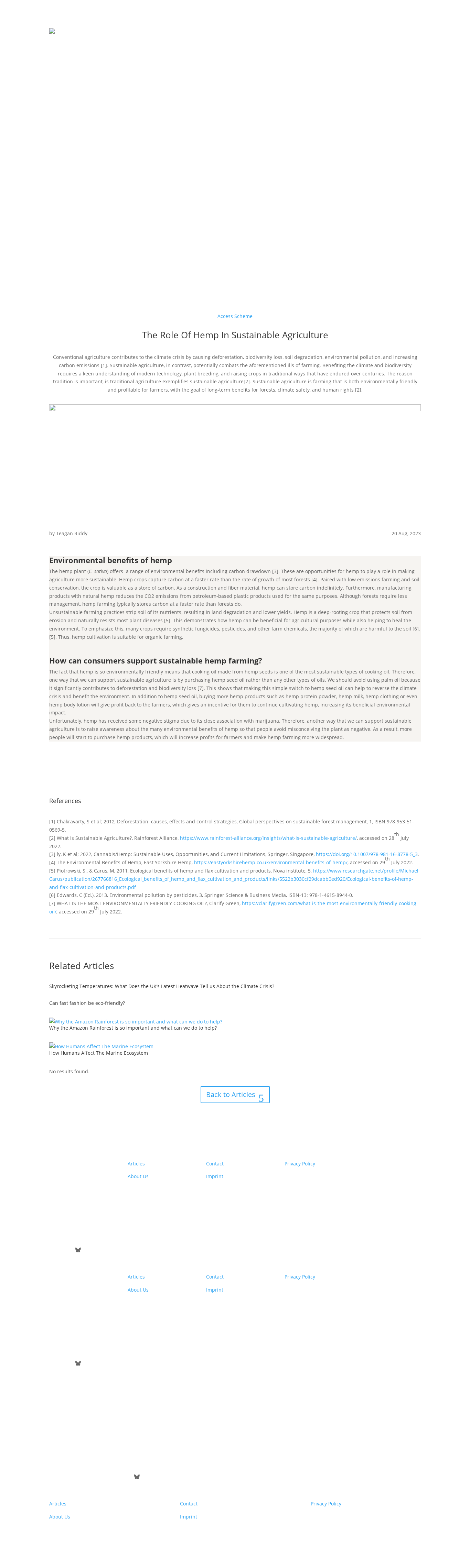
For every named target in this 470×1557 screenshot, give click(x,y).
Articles (136, 1163)
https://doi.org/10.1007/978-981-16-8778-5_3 (367, 854)
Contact (215, 1163)
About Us (138, 1176)
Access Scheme (235, 316)
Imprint (214, 1176)
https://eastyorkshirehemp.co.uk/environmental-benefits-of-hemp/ (271, 862)
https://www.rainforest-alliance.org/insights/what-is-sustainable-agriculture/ (268, 838)
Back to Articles (230, 1094)
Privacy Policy (300, 1163)
